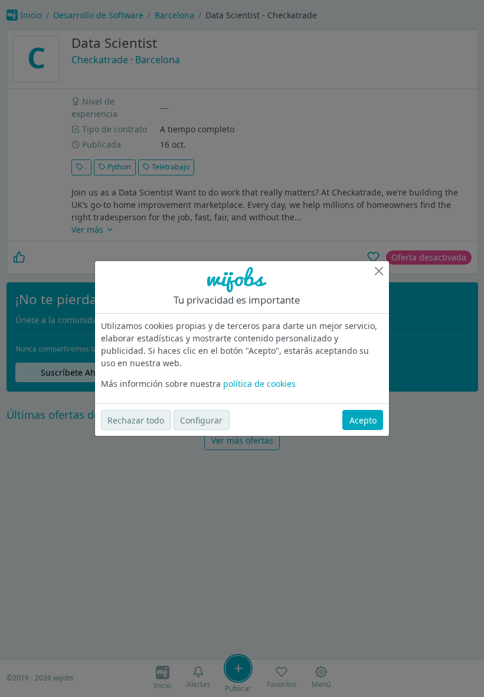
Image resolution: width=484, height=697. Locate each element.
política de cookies (259, 383)
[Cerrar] (379, 271)
